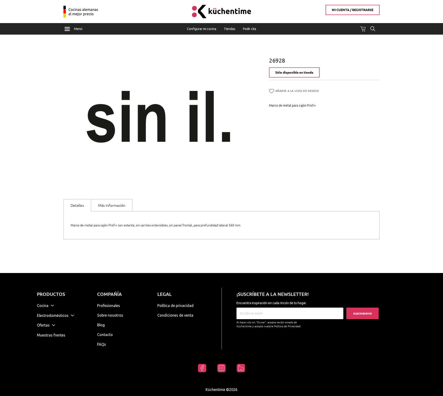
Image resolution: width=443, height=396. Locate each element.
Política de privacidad (175, 305)
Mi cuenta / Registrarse (352, 10)
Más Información (111, 205)
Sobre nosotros (110, 315)
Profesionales (108, 305)
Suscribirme (362, 313)
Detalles (77, 205)
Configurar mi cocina (201, 29)
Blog (101, 325)
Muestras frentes (51, 335)
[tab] (77, 205)
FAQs (101, 344)
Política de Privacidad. (287, 326)
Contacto (105, 335)
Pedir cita (249, 29)
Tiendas (229, 29)
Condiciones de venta (175, 315)
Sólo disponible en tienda (294, 72)
